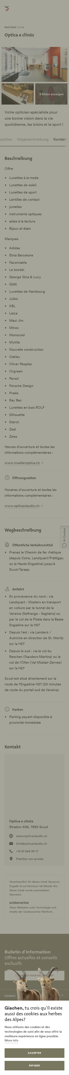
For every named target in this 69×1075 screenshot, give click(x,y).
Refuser (34, 1065)
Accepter (34, 1053)
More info (11, 1040)
